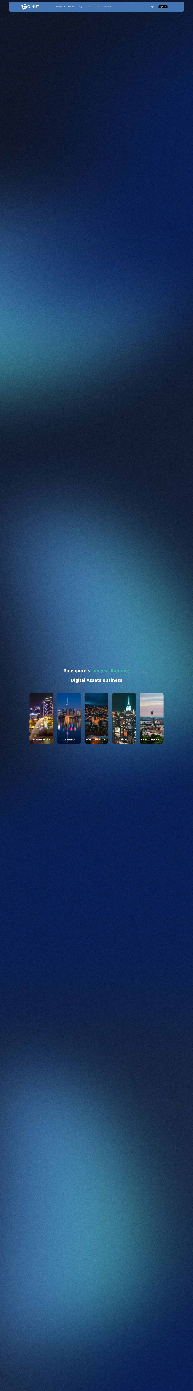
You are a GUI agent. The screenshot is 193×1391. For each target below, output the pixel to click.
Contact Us (107, 7)
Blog (80, 7)
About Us (71, 7)
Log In (152, 6)
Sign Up (163, 6)
